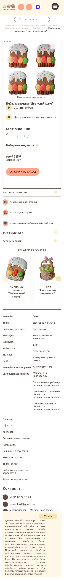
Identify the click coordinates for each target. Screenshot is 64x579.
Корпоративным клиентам (42, 337)
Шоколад (8, 341)
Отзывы (7, 419)
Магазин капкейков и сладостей (38, 25)
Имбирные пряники (16, 28)
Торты (6, 322)
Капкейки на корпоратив (17, 367)
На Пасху (38, 28)
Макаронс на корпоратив (40, 374)
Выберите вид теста (20, 145)
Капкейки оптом (42, 366)
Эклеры (7, 354)
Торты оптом (10, 463)
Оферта (7, 425)
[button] (5, 279)
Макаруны (8, 335)
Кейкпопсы (9, 348)
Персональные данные (16, 438)
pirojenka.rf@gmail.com (22, 504)
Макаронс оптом (12, 457)
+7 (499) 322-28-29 (20, 497)
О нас (36, 316)
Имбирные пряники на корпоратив (15, 471)
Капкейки (8, 316)
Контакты (8, 431)
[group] (16, 279)
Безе (5, 361)
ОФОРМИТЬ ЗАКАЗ (23, 171)
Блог (36, 344)
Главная (9, 25)
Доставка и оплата (44, 322)
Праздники (39, 329)
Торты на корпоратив (15, 479)
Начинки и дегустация (15, 451)
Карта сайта (10, 444)
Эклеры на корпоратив (16, 373)
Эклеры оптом (41, 351)
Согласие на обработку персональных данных (46, 384)
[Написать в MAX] (38, 7)
